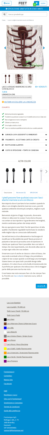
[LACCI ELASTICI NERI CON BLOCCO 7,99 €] (10, 175)
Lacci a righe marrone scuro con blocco (21, 20)
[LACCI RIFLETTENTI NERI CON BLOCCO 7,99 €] (27, 175)
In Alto (41, 286)
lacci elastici (19, 276)
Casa (3, 20)
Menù (7, 3)
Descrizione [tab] (8, 193)
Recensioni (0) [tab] (21, 193)
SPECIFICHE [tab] (34, 193)
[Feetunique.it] (23, 3)
